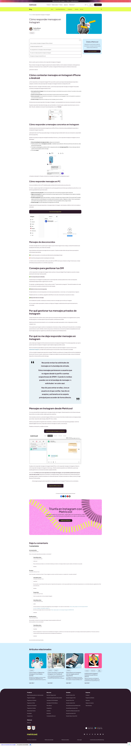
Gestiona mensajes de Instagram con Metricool (55, 431)
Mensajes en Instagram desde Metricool (38, 56)
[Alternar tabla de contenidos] (79, 40)
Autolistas (48, 710)
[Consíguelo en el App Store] (90, 728)
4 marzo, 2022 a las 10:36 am (34, 551)
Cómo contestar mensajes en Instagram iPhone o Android (41, 43)
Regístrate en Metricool (65, 520)
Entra (90, 4)
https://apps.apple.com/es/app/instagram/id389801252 (62, 609)
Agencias (66, 4)
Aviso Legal (79, 739)
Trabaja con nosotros (90, 703)
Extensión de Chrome (31, 710)
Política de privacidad (49, 739)
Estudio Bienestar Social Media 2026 (73, 705)
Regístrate (98, 4)
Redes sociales (55, 4)
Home (30, 14)
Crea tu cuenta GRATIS (92, 51)
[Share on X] (63, 496)
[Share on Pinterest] (67, 496)
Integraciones (29, 716)
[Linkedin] (100, 734)
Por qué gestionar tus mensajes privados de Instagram (40, 49)
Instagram (32, 32)
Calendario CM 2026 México (52, 703)
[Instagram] (87, 734)
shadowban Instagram (34, 349)
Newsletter (49, 713)
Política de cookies (65, 739)
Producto (48, 4)
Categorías (70, 9)
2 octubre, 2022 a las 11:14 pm (38, 593)
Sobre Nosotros (89, 705)
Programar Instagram (31, 697)
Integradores (49, 708)
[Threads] (95, 734)
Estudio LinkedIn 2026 (70, 703)
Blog (30, 9)
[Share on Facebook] (61, 496)
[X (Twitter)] (92, 734)
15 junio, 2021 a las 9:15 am (37, 626)
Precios (60, 4)
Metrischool (71, 4)
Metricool (29, 722)
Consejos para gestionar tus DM (36, 46)
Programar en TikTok (31, 703)
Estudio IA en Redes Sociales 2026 (73, 710)
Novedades (29, 713)
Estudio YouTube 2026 (70, 695)
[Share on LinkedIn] (65, 496)
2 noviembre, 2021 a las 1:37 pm (34, 571)
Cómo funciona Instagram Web (55, 211)
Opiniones (88, 700)
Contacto (87, 695)
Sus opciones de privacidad (22, 744)
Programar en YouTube (31, 708)
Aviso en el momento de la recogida (8, 744)
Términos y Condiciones (31, 739)
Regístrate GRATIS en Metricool (55, 485)
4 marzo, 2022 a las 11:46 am (37, 558)
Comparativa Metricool (51, 716)
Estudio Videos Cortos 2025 (71, 716)
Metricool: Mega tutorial (51, 695)
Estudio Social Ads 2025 (71, 713)
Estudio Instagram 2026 (70, 697)
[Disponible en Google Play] (99, 728)
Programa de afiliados (90, 697)
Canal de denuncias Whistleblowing (97, 739)
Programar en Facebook (31, 705)
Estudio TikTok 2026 (70, 700)
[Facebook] (84, 734)
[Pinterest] (103, 734)
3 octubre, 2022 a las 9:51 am (38, 601)
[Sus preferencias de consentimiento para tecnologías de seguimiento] (129, 744)
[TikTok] (90, 734)
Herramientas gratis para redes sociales (54, 697)
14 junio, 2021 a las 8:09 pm (33, 617)
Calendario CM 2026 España (52, 700)
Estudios (76, 9)
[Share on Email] (70, 496)
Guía (52, 9)
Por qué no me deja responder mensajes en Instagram (40, 52)
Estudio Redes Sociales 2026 (72, 708)
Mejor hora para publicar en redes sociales (35, 695)
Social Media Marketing (60, 9)
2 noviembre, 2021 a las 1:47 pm (38, 578)
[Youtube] (98, 734)
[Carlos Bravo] (31, 29)
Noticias (81, 9)
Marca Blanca (49, 705)
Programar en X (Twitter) (31, 700)
